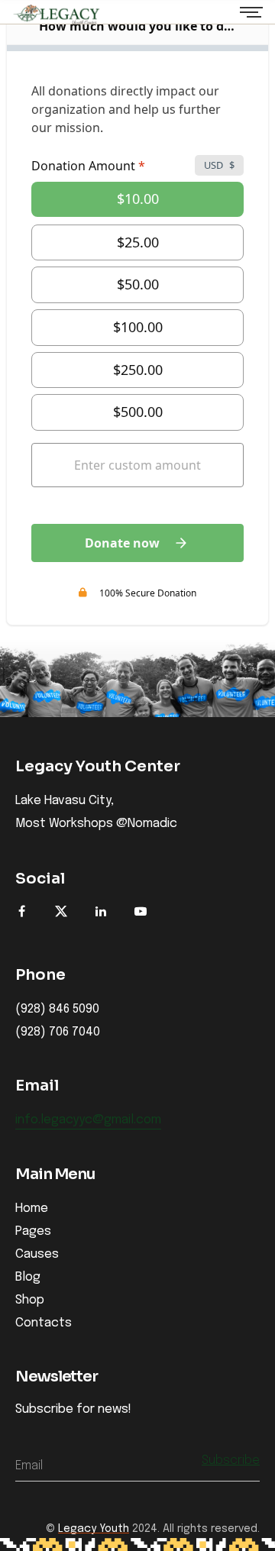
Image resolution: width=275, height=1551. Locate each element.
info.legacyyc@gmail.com (88, 1120)
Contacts (43, 1323)
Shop (29, 1300)
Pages (33, 1231)
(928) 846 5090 (57, 1009)
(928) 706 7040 (57, 1032)
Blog (27, 1277)
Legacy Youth (93, 1529)
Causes (37, 1254)
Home (31, 1208)
